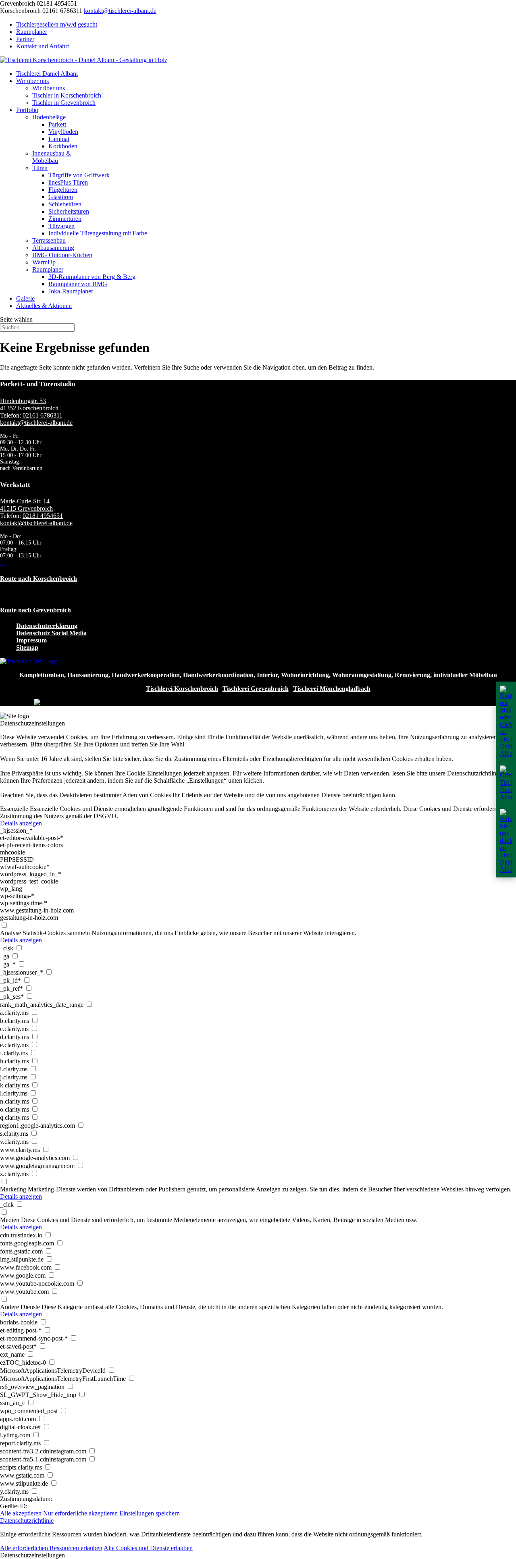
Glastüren (60, 196)
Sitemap (27, 647)
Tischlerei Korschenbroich (182, 688)
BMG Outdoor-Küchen (62, 255)
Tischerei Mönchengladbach (331, 688)
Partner (25, 38)
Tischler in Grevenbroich (64, 102)
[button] (258, 1555)
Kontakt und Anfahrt (42, 46)
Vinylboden (63, 131)
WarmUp (44, 262)
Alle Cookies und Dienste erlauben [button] (148, 1547)
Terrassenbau (49, 240)
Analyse (10, 932)
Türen (40, 167)
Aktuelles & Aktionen (44, 305)
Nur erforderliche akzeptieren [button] (80, 1513)
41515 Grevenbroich (26, 508)
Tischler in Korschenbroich (66, 95)
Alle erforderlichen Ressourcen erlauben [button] (51, 1547)
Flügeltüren (62, 189)
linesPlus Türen (68, 182)
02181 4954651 (43, 515)
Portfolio (27, 109)
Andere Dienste (20, 1306)
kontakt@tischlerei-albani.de (36, 422)
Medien (9, 1219)
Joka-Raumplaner (70, 291)
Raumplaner (31, 31)
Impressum (31, 640)
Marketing (13, 1189)
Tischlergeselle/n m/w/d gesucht (56, 24)
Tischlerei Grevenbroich (256, 688)
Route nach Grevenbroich (35, 610)
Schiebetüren (64, 204)
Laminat (58, 138)
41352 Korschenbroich (29, 408)
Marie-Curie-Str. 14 (25, 501)
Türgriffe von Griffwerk (79, 175)
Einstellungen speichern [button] (149, 1513)
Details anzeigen (21, 823)
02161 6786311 (42, 415)
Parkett (57, 124)
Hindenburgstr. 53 (23, 400)
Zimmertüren (64, 218)
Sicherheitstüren (68, 211)
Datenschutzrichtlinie (27, 1520)
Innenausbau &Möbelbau (51, 157)
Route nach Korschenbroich (38, 578)
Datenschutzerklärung (46, 625)
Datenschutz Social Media (51, 633)
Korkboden (62, 146)
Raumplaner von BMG (77, 284)
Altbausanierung (53, 247)
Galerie (25, 298)
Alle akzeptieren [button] (21, 1513)
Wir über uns (32, 80)
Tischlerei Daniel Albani (47, 73)
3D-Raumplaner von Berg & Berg (91, 276)
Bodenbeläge (49, 117)
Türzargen (61, 225)
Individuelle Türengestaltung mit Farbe (97, 233)
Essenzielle (14, 808)
